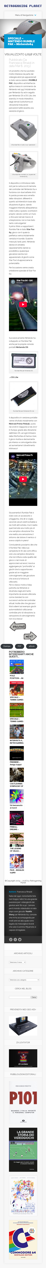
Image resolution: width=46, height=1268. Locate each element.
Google (11, 940)
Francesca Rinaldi (20, 63)
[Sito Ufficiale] (23, 1067)
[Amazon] (23, 1035)
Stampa (6, 646)
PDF (19, 646)
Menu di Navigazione (24, 15)
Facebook (15, 940)
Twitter (20, 940)
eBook (32, 646)
